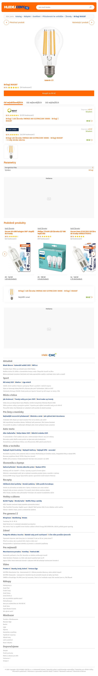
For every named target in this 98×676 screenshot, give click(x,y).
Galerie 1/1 (49, 80)
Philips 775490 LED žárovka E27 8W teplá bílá (52, 232)
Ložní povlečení (8, 640)
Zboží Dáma (6, 593)
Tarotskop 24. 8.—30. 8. (10, 521)
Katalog (18, 16)
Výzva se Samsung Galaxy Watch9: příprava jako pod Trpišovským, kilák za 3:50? (28, 388)
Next (93, 253)
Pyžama (5, 630)
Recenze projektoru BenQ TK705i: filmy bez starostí (19, 456)
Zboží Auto (6, 606)
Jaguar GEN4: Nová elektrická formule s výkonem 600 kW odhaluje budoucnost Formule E (31, 560)
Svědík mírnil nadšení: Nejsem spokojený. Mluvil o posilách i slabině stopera (27, 386)
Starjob (5, 650)
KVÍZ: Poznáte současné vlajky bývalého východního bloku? (21, 504)
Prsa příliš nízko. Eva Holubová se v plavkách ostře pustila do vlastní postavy (27, 408)
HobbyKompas (7, 601)
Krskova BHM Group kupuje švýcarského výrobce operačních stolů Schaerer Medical (29, 476)
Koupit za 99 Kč (49, 93)
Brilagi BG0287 (10, 84)
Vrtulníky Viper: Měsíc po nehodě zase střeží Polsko (19, 369)
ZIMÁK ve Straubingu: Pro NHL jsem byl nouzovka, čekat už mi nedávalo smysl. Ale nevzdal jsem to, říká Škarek (37, 577)
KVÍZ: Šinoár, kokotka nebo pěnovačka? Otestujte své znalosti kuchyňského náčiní (28, 493)
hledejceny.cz (7, 585)
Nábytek (27, 16)
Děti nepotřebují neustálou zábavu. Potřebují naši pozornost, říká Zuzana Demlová (29, 422)
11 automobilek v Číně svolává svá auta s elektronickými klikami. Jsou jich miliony (28, 437)
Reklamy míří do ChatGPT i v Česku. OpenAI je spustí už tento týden (24, 471)
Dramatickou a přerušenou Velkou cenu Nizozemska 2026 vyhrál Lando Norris (27, 442)
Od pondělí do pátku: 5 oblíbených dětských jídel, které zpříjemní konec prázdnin (29, 425)
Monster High (7, 622)
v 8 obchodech (43, 279)
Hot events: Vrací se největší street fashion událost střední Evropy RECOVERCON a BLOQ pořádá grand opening (38, 527)
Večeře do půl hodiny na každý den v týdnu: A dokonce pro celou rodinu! (25, 488)
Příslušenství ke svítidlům (52, 16)
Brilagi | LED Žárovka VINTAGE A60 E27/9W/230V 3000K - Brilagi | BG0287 (32, 119)
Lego (4, 627)
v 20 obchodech (11, 279)
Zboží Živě (6, 588)
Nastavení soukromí (66, 671)
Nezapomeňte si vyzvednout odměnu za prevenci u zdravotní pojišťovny (25, 544)
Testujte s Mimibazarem (10, 619)
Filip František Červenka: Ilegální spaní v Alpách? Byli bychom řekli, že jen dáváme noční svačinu (33, 507)
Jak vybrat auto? (8, 611)
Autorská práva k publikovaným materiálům (60, 669)
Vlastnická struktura (79, 671)
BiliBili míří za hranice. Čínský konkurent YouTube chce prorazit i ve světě (26, 459)
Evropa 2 (5, 661)
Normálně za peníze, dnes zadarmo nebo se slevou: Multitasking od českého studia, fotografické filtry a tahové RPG (39, 454)
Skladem (89, 112)
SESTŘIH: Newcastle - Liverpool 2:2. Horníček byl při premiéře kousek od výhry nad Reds (30, 575)
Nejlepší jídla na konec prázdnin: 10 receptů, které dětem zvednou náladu (26, 490)
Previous (5, 253)
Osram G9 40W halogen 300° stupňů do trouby (19, 232)
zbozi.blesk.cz (7, 596)
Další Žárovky (9, 229)
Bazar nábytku (7, 643)
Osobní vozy (7, 591)
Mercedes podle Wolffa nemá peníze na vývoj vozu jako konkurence (24, 439)
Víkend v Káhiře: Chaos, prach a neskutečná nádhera (19, 510)
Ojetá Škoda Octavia (9, 609)
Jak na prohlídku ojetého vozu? (12, 598)
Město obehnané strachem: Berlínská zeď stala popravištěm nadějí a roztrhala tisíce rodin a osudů (34, 374)
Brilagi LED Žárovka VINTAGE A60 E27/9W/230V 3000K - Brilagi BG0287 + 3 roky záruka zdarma (34, 139)
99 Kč (88, 121)
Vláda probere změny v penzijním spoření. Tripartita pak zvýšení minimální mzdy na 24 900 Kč (32, 405)
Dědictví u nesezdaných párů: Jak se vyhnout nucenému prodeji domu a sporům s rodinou (31, 473)
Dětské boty (7, 637)
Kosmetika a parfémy (9, 632)
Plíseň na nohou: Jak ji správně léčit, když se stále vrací (20, 541)
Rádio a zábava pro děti (10, 656)
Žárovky (68, 16)
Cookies (55, 671)
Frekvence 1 (6, 658)
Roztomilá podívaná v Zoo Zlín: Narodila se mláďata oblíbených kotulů (25, 555)
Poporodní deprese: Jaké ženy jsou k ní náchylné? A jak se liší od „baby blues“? (27, 538)
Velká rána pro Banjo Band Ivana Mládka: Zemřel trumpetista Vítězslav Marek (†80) (29, 403)
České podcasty (8, 653)
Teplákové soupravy (9, 635)
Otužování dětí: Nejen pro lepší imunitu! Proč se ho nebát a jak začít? (24, 420)
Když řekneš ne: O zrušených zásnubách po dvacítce (19, 524)
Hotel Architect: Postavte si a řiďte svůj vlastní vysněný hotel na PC (23, 558)
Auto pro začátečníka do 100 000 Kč (14, 603)
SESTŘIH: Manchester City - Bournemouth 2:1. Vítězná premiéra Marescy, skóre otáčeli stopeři (32, 572)
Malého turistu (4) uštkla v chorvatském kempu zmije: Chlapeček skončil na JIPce (28, 371)
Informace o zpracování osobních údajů (40, 671)
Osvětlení (36, 16)
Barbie (5, 624)
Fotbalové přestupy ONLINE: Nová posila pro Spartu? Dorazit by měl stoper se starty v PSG (31, 391)
